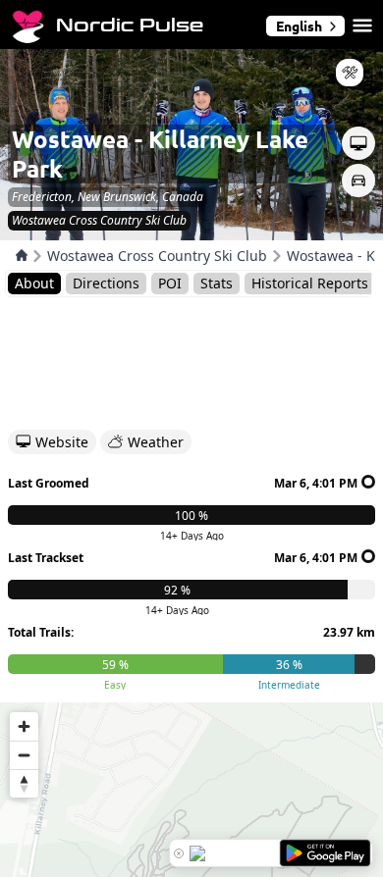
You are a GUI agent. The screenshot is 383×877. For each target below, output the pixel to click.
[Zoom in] (24, 726)
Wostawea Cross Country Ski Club (157, 255)
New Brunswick (117, 196)
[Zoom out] (24, 755)
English (299, 25)
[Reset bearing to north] (24, 783)
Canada (182, 196)
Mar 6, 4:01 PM (315, 483)
